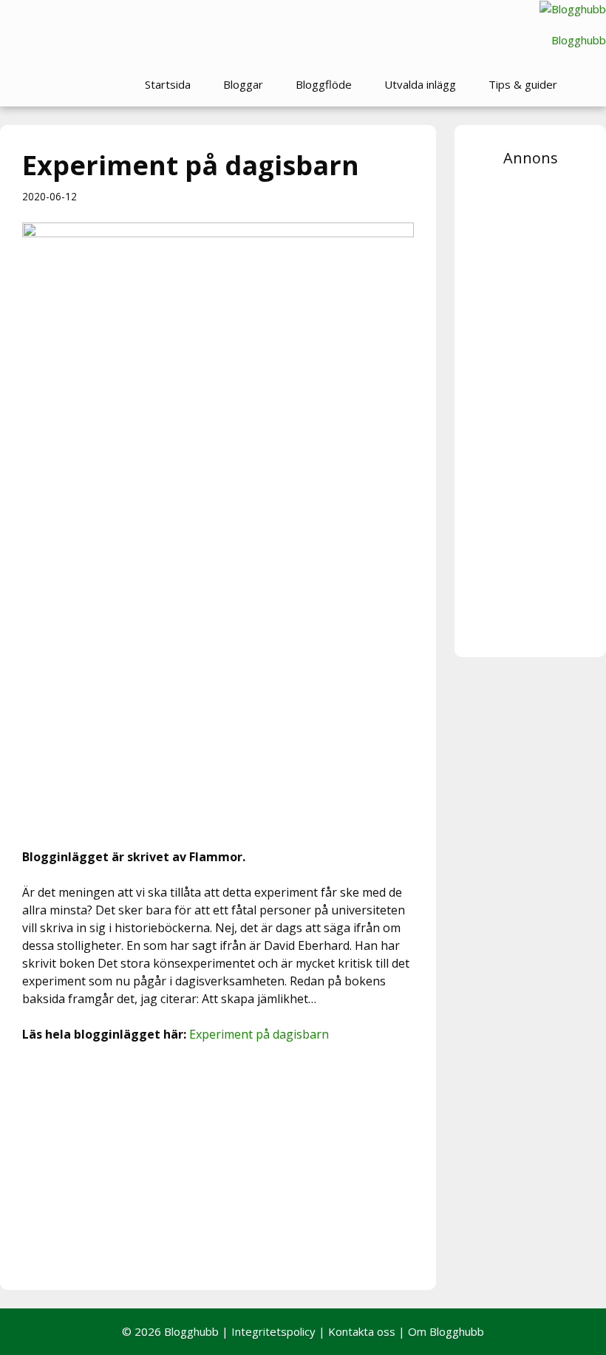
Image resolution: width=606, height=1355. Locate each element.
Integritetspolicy (273, 1331)
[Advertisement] (218, 1164)
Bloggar (243, 84)
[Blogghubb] (572, 9)
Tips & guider (522, 84)
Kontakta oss (361, 1331)
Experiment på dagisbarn (259, 1034)
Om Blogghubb (446, 1331)
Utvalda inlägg (420, 84)
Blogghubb (578, 40)
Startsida (168, 84)
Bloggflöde (324, 84)
